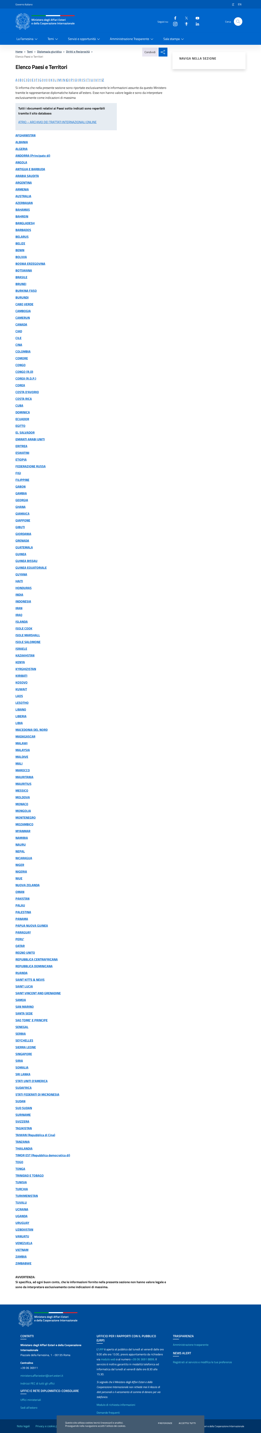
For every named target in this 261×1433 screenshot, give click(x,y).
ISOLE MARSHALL (27, 635)
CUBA (19, 405)
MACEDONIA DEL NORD (31, 729)
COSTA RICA (23, 398)
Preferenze (165, 1423)
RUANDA (21, 973)
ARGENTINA (23, 182)
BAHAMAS (22, 209)
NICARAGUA (23, 858)
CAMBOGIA (23, 311)
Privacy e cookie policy (49, 1426)
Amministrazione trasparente (190, 1345)
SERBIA (20, 1033)
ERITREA (21, 446)
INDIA (19, 594)
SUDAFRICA (23, 1087)
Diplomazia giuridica (49, 51)
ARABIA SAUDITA (27, 175)
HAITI (19, 581)
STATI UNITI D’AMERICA (31, 1081)
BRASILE (21, 277)
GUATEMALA (24, 547)
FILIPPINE (22, 479)
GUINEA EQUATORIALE (31, 567)
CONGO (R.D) (24, 371)
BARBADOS (23, 230)
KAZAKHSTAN (24, 655)
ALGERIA (21, 148)
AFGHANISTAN (25, 135)
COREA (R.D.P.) (25, 378)
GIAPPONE (22, 520)
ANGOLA (21, 162)
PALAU (20, 905)
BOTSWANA (23, 270)
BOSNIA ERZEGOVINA (30, 263)
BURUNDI (22, 297)
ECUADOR (22, 419)
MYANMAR (22, 831)
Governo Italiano (23, 4)
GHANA (20, 506)
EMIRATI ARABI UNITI (30, 439)
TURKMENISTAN (26, 1195)
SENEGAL (21, 1027)
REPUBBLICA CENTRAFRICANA (36, 959)
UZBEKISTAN (24, 1229)
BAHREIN (21, 216)
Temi (51, 38)
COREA (20, 385)
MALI (19, 763)
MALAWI (21, 743)
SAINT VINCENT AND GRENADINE (38, 993)
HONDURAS (23, 588)
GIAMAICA (22, 513)
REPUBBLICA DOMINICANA (34, 966)
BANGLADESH (25, 223)
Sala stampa (171, 38)
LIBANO (20, 709)
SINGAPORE (23, 1054)
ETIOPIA (21, 459)
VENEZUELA (23, 1243)
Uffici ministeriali (30, 1400)
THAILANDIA (23, 1148)
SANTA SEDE (24, 1013)
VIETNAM (21, 1249)
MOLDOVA (22, 797)
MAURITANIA (24, 777)
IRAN (18, 608)
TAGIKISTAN (23, 1128)
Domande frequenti (108, 1412)
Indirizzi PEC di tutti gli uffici (37, 1383)
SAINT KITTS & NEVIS (30, 979)
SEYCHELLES (24, 1040)
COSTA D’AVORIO (27, 392)
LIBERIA (20, 716)
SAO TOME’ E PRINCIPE (31, 1020)
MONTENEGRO (25, 817)
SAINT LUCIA (24, 986)
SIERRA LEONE (25, 1047)
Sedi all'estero (28, 1407)
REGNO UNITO (25, 952)
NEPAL (20, 851)
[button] (238, 21)
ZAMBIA (21, 1256)
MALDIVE (21, 756)
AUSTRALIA (23, 196)
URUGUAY (22, 1222)
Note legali (23, 1426)
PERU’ (19, 939)
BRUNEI (20, 284)
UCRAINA (21, 1209)
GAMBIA (21, 493)
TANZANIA (22, 1141)
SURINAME (23, 1114)
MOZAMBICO (24, 824)
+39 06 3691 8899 (142, 1359)
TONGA (20, 1168)
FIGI (18, 473)
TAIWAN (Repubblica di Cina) (35, 1135)
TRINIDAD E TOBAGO (29, 1175)
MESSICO (21, 790)
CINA (18, 344)
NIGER (19, 864)
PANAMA (21, 918)
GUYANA (21, 574)
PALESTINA (23, 912)
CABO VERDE (24, 304)
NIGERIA (21, 871)
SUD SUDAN (23, 1108)
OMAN (19, 891)
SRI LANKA (22, 1074)
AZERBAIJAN (24, 202)
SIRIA (19, 1060)
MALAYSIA (22, 750)
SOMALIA (21, 1067)
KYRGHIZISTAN (25, 669)
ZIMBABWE (23, 1263)
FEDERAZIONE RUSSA (30, 466)
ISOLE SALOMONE (27, 642)
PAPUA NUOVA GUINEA (31, 925)
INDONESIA (23, 601)
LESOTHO (22, 702)
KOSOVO (21, 682)
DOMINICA (22, 412)
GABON (20, 486)
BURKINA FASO (26, 290)
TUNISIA (21, 1182)
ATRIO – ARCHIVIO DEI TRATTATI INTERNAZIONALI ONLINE (57, 122)
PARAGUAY (23, 932)
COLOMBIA (23, 351)
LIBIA (19, 723)
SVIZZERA (22, 1121)
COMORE (21, 358)
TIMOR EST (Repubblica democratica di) (42, 1155)
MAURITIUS (23, 783)
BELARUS (22, 236)
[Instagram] (173, 23)
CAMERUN (22, 317)
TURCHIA (21, 1189)
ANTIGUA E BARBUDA (30, 169)
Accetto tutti (187, 1423)
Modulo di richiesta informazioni (116, 1405)
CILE (18, 338)
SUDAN (20, 1101)
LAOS (19, 696)
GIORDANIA (23, 533)
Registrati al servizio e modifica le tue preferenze (202, 1362)
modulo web (108, 1359)
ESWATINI (22, 452)
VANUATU (22, 1236)
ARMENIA (22, 189)
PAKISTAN (22, 898)
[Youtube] (196, 17)
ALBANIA (21, 142)
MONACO (21, 804)
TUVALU (21, 1202)
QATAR (20, 945)
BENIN (19, 250)
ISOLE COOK (23, 628)
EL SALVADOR (25, 432)
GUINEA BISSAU (26, 560)
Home (19, 51)
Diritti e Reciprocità (78, 51)
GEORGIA (21, 500)
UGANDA (21, 1216)
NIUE (18, 878)
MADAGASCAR (25, 736)
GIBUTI (20, 527)
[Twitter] (185, 17)
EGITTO (20, 425)
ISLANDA (21, 621)
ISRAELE (21, 648)
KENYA (20, 662)
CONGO (20, 365)
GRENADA (22, 540)
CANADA (21, 324)
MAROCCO (22, 770)
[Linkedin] (196, 23)
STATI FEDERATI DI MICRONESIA (37, 1094)
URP (101, 1349)
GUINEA (20, 554)
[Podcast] (185, 23)
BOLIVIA (21, 257)
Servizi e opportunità (82, 38)
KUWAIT (21, 689)
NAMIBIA (21, 837)
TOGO (19, 1162)
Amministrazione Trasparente (129, 38)
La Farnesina (25, 38)
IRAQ (18, 615)
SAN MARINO (24, 1006)
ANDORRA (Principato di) (32, 155)
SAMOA (20, 1000)
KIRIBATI (21, 675)
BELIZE (20, 243)
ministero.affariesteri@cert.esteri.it (41, 1375)
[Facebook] (173, 17)
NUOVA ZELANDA (27, 885)
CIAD (18, 331)
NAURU (20, 844)
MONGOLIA (23, 810)
